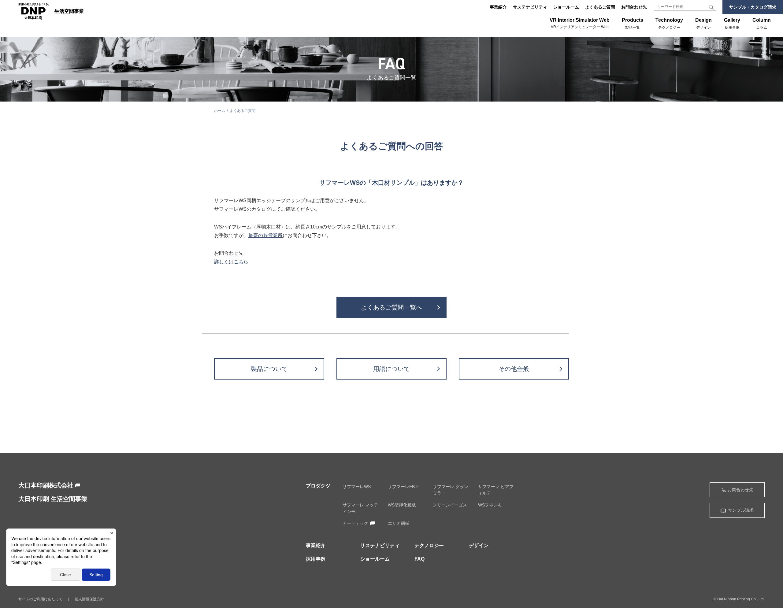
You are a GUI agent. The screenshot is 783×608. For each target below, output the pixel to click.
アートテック (355, 523)
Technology (669, 23)
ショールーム (566, 7)
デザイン (478, 545)
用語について (391, 368)
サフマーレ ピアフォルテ (496, 489)
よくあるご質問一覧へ (391, 307)
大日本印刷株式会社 (45, 485)
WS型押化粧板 (402, 504)
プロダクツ (318, 485)
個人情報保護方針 (89, 599)
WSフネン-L (490, 504)
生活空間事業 (69, 11)
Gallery (732, 23)
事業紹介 (498, 7)
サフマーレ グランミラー (450, 489)
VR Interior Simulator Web (580, 23)
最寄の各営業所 (265, 235)
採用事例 (315, 559)
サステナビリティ (530, 7)
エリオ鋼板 (398, 523)
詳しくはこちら (231, 261)
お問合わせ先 (634, 7)
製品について (269, 368)
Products (632, 23)
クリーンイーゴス (450, 504)
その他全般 (514, 368)
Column (761, 23)
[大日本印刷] (33, 11)
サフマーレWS (357, 486)
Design (703, 23)
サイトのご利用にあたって (40, 599)
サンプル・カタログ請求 (752, 7)
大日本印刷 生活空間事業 (52, 498)
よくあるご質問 (600, 7)
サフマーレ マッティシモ (360, 508)
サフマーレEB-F (403, 486)
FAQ (419, 559)
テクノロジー (429, 545)
